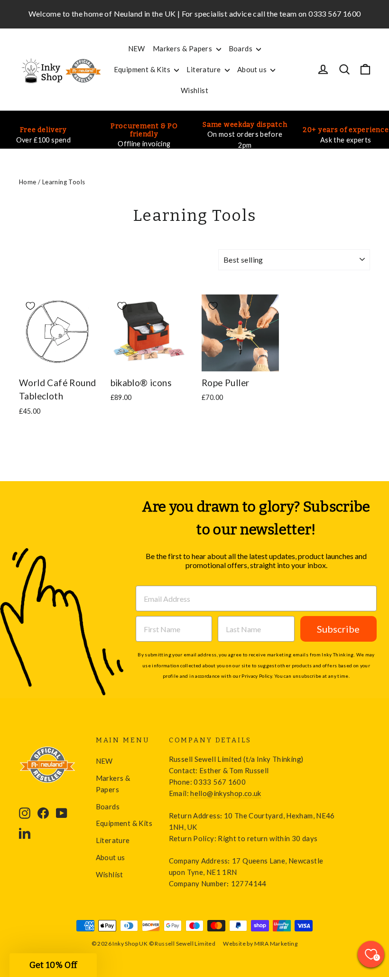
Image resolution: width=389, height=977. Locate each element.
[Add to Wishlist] (30, 305)
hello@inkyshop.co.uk (225, 793)
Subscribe (338, 629)
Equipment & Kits (143, 69)
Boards (241, 48)
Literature (204, 69)
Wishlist (194, 90)
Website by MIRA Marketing (260, 943)
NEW (136, 48)
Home (28, 182)
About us (253, 69)
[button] (53, 965)
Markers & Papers (183, 48)
